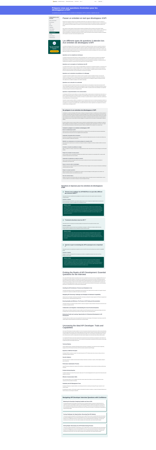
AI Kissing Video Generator (69, 1)
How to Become (51, 22)
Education (50, 25)
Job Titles (50, 34)
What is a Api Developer (52, 20)
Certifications (51, 27)
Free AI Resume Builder (54, 51)
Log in (96, 1)
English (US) (100, 1)
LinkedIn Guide (51, 30)
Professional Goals (52, 37)
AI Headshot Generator (61, 1)
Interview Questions (52, 32)
